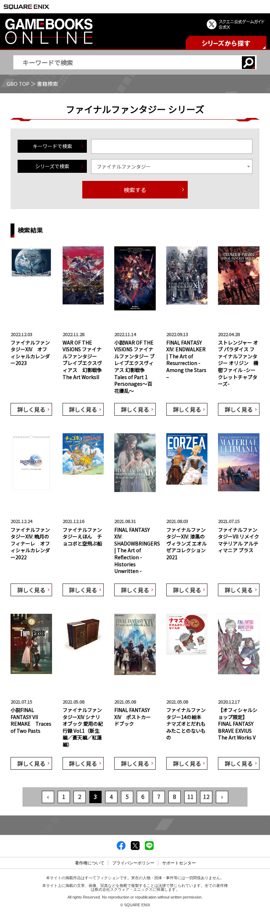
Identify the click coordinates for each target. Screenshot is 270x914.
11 (190, 796)
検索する (135, 189)
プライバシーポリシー (133, 863)
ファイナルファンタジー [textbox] (124, 166)
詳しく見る (31, 409)
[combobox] (171, 166)
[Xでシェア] (135, 847)
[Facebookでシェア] (121, 847)
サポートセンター (179, 863)
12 (206, 796)
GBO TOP (18, 83)
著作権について (89, 863)
